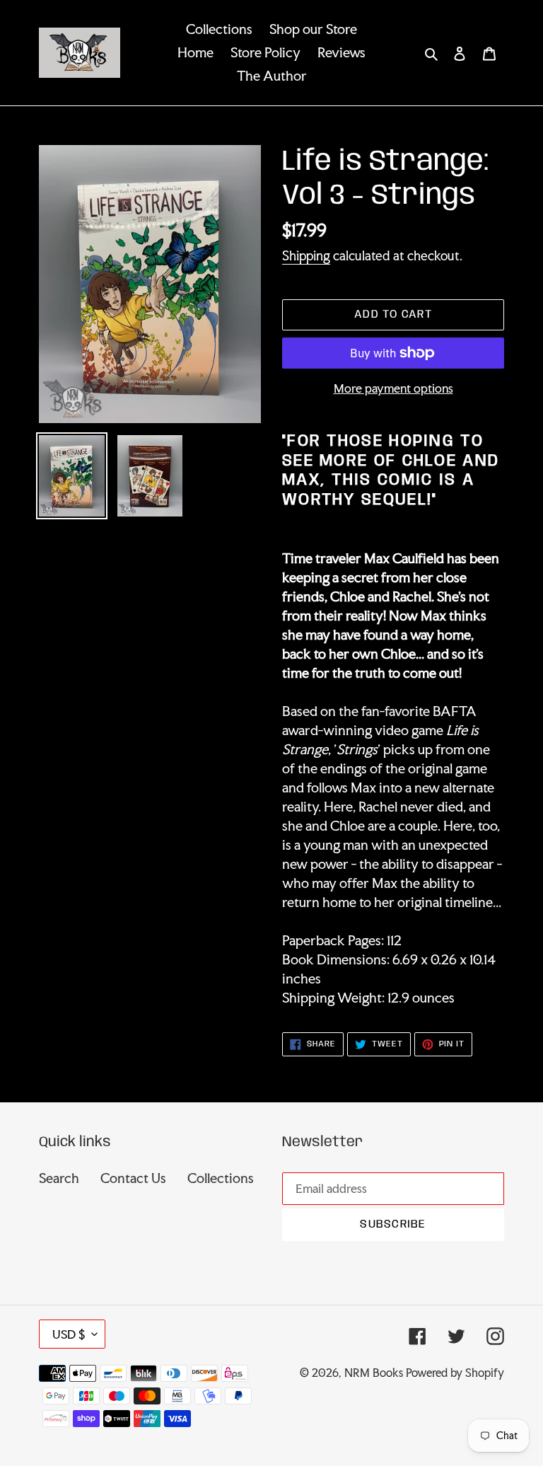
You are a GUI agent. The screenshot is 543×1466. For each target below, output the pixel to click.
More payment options (393, 388)
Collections (220, 1178)
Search (59, 1178)
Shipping (306, 255)
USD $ (68, 1334)
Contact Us (133, 1178)
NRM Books (373, 1373)
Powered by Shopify (455, 1373)
